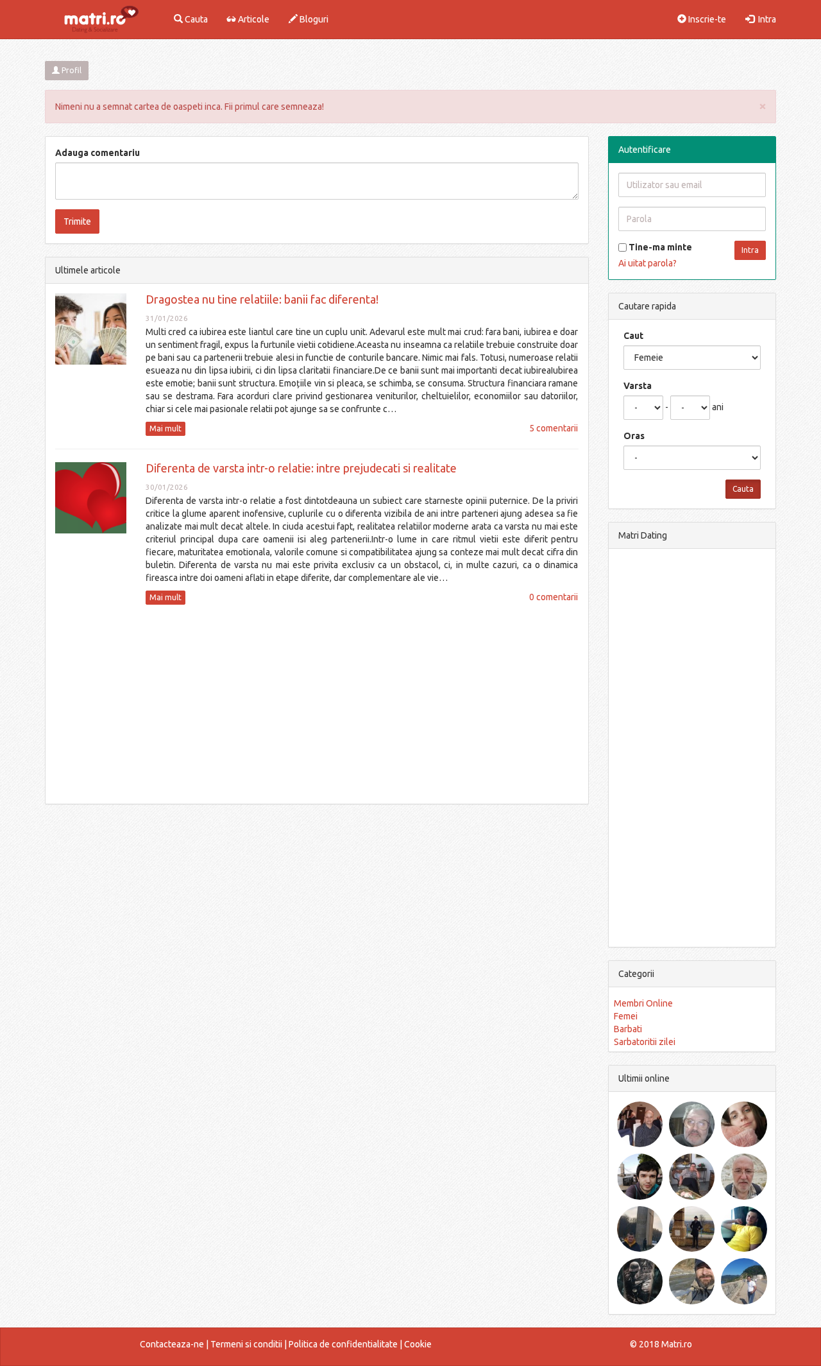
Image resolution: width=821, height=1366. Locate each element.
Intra (765, 19)
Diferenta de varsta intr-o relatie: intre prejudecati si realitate (301, 468)
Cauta (195, 19)
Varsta (637, 386)
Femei (626, 1016)
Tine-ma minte (659, 247)
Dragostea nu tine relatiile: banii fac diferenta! (262, 299)
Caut (633, 336)
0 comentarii (553, 597)
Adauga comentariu (97, 153)
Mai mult (165, 428)
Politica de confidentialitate (343, 1344)
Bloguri (313, 19)
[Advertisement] (317, 704)
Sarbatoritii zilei (644, 1042)
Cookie (418, 1344)
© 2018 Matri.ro (661, 1344)
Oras (634, 436)
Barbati (628, 1029)
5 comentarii (553, 428)
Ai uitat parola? (647, 263)
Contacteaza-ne (172, 1344)
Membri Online (643, 1003)
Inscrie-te (706, 19)
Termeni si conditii (246, 1344)
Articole (252, 19)
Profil (70, 70)
